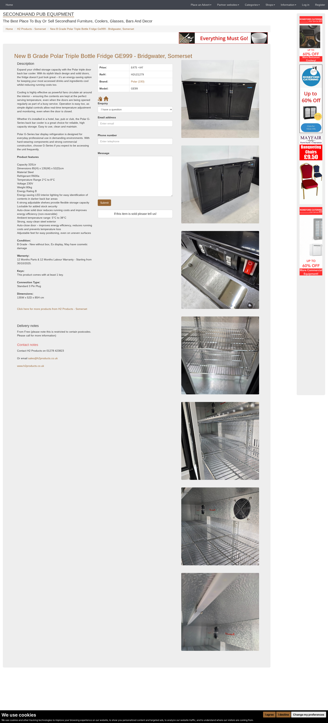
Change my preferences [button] (308, 714)
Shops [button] (269, 4)
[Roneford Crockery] (311, 39)
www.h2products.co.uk (30, 365)
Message (103, 153)
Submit (104, 202)
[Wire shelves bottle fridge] (220, 441)
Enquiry (103, 103)
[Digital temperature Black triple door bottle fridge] (220, 270)
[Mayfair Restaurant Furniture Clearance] (311, 170)
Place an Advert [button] (200, 4)
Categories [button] (251, 4)
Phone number (107, 135)
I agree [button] (269, 714)
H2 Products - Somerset (31, 28)
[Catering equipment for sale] (223, 37)
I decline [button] (283, 714)
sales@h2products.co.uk (43, 358)
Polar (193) (137, 81)
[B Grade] (311, 99)
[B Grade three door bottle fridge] (220, 526)
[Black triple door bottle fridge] (220, 184)
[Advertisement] (95, 403)
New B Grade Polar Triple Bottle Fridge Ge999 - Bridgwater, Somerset (92, 28)
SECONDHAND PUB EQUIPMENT (38, 14)
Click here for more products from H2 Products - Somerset (52, 308)
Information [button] (287, 4)
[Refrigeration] (311, 241)
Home (9, 4)
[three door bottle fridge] (220, 612)
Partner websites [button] (227, 4)
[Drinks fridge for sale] (220, 355)
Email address (107, 117)
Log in (305, 4)
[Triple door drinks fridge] (220, 99)
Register (320, 4)
